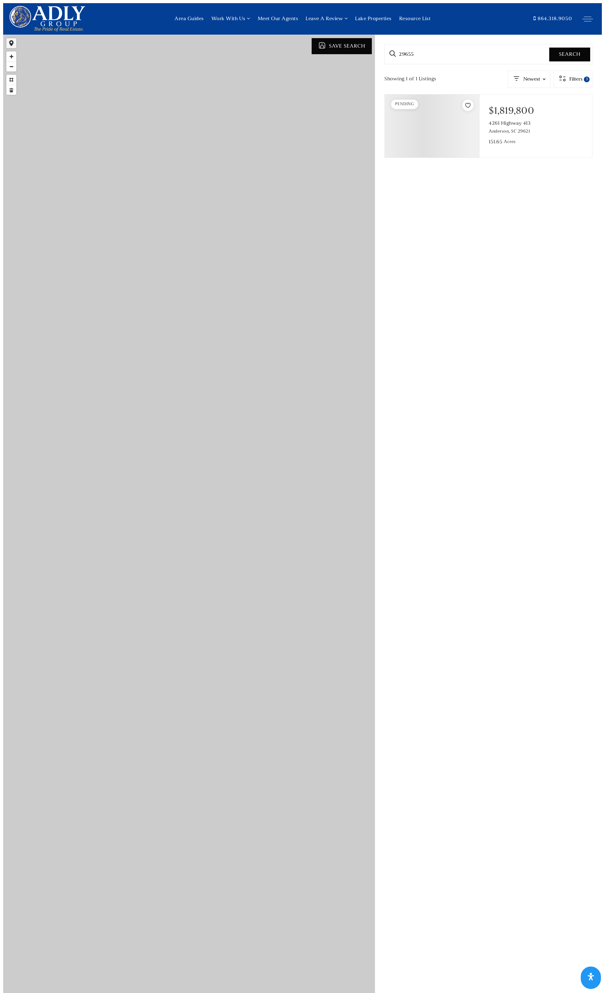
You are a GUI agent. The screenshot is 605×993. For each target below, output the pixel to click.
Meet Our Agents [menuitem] (278, 18)
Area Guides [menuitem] (189, 18)
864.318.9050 (554, 18)
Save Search (347, 46)
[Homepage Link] (47, 18)
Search (569, 54)
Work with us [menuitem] (229, 18)
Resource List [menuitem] (415, 18)
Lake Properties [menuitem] (373, 18)
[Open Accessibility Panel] (591, 978)
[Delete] (11, 90)
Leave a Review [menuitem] (325, 18)
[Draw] (11, 80)
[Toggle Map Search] (11, 43)
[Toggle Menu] (588, 19)
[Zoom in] (11, 56)
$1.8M (208, 461)
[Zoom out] (11, 66)
